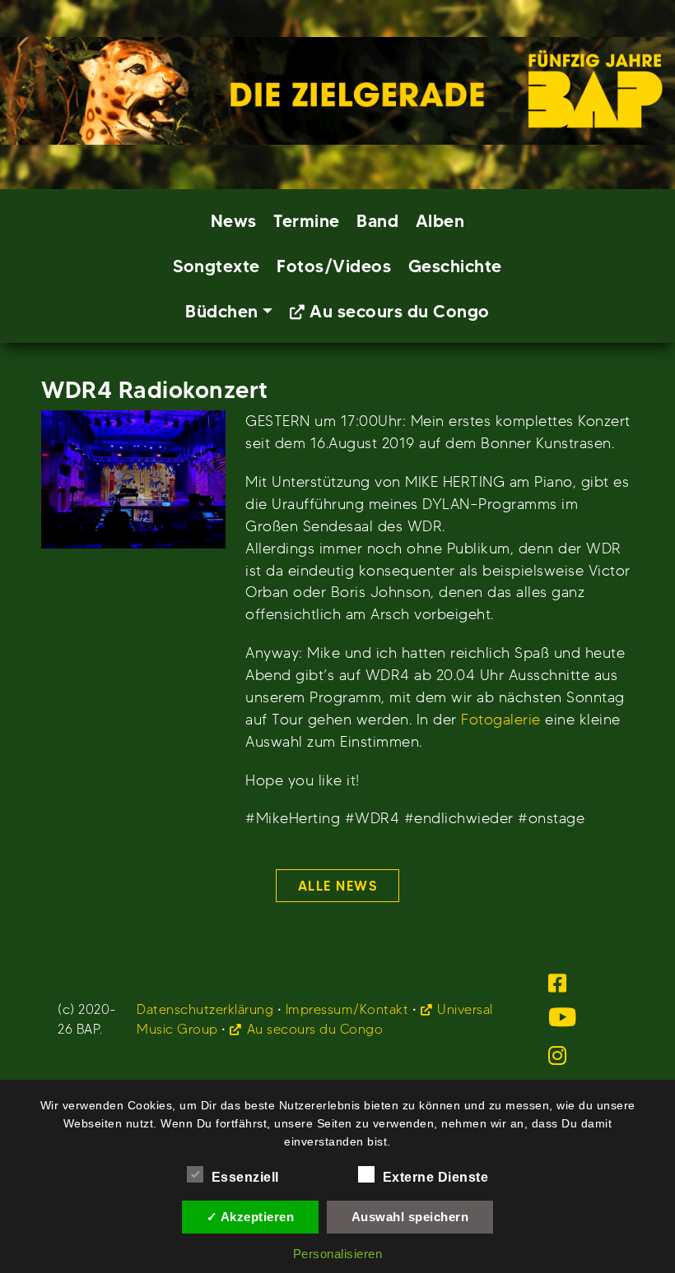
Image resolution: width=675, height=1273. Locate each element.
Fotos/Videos (334, 266)
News (234, 221)
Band (377, 221)
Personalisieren (338, 1254)
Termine (306, 221)
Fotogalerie (501, 719)
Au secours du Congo (400, 311)
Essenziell (245, 1177)
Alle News (338, 885)
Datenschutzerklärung (205, 1009)
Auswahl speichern (410, 1217)
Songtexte (216, 266)
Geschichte (455, 266)
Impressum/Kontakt (347, 1009)
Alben (440, 221)
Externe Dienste (436, 1177)
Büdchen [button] (221, 311)
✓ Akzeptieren (251, 1217)
